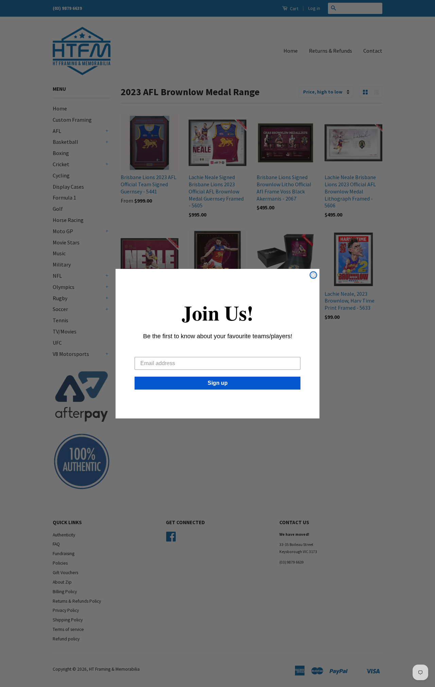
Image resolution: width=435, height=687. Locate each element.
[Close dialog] (313, 275)
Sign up (218, 383)
